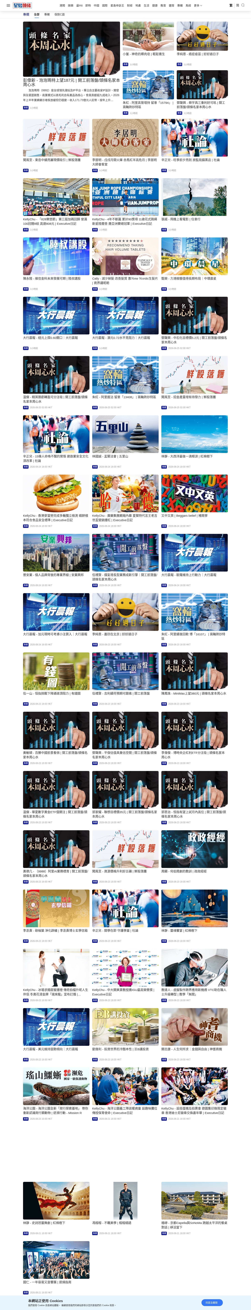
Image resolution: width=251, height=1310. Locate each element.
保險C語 (59, 14)
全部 (36, 14)
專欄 (47, 14)
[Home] (22, 5)
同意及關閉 (212, 1302)
